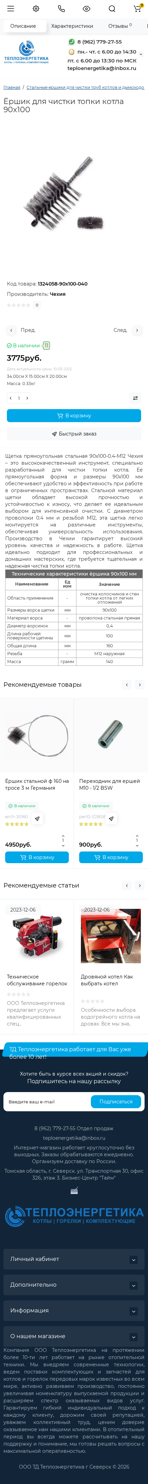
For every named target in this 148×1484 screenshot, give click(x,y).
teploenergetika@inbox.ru (74, 1138)
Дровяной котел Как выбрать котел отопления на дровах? (109, 984)
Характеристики (72, 26)
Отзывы (120, 26)
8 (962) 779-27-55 (99, 41)
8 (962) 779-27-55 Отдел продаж (74, 1128)
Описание (23, 26)
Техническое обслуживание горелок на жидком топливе (37, 984)
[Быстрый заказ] (37, 818)
